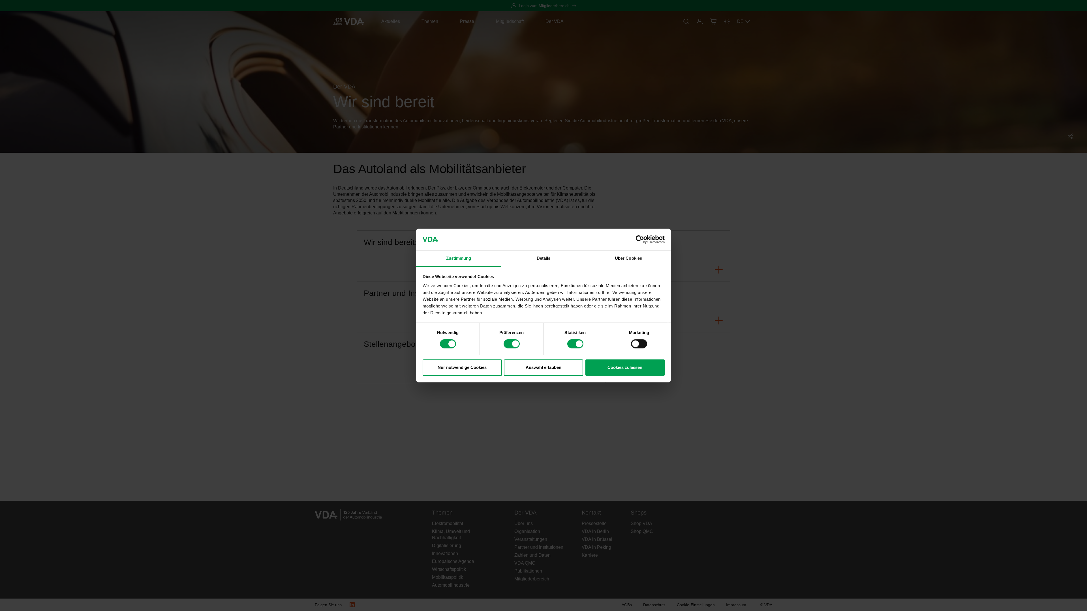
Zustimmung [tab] (458, 258)
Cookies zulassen (624, 367)
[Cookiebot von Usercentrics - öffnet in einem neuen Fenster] (640, 239)
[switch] (512, 343)
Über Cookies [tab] (628, 258)
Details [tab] (544, 258)
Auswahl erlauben (543, 367)
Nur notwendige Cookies (462, 367)
